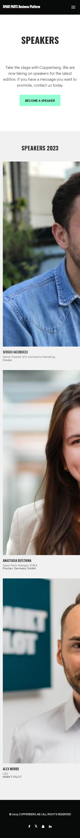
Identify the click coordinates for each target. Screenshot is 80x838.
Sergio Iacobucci (15, 352)
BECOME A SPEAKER (40, 101)
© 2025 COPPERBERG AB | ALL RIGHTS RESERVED (40, 814)
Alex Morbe (11, 768)
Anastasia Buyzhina (17, 560)
